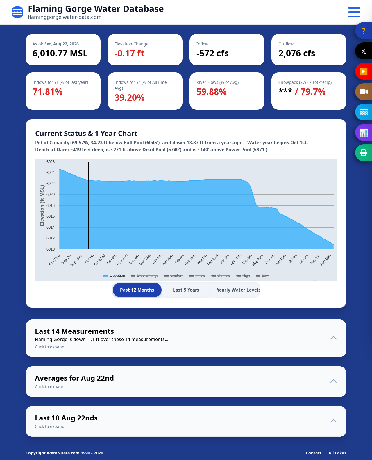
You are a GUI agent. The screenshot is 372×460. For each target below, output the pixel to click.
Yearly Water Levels (238, 290)
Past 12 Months (137, 290)
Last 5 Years (186, 290)
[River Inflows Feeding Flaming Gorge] (363, 112)
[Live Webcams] (363, 91)
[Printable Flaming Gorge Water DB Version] (363, 152)
